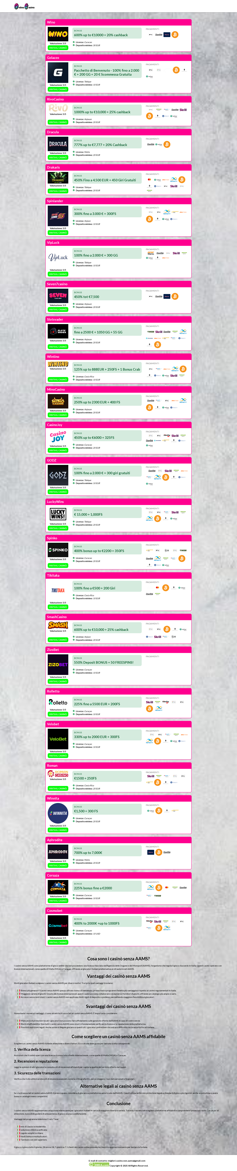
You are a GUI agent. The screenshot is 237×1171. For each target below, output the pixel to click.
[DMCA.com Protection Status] (99, 1165)
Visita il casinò (58, 47)
